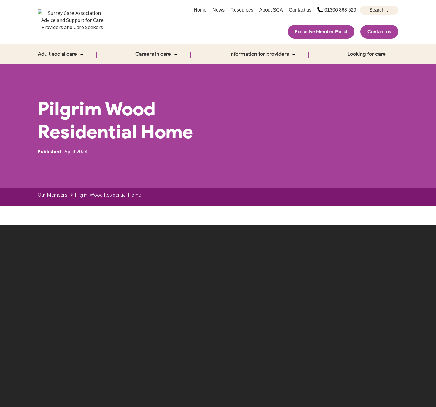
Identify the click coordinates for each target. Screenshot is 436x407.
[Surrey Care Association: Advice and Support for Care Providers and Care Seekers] (72, 24)
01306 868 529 (340, 9)
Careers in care (153, 54)
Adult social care (57, 54)
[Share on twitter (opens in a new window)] (314, 270)
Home (200, 9)
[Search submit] (365, 10)
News (218, 9)
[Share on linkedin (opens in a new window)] (391, 270)
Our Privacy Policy (233, 315)
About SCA (271, 9)
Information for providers (259, 54)
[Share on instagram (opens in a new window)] (352, 270)
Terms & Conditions (352, 305)
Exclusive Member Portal (321, 31)
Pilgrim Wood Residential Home (108, 195)
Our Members (52, 195)
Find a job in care (291, 305)
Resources (241, 9)
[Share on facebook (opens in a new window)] (333, 270)
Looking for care (366, 54)
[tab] (56, 194)
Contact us (379, 31)
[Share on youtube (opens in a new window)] (371, 270)
